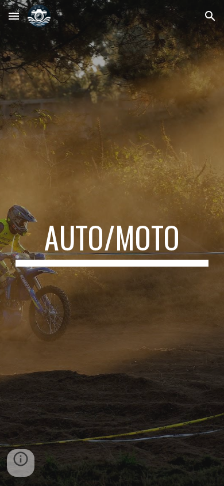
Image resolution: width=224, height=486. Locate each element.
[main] (112, 243)
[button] (14, 16)
